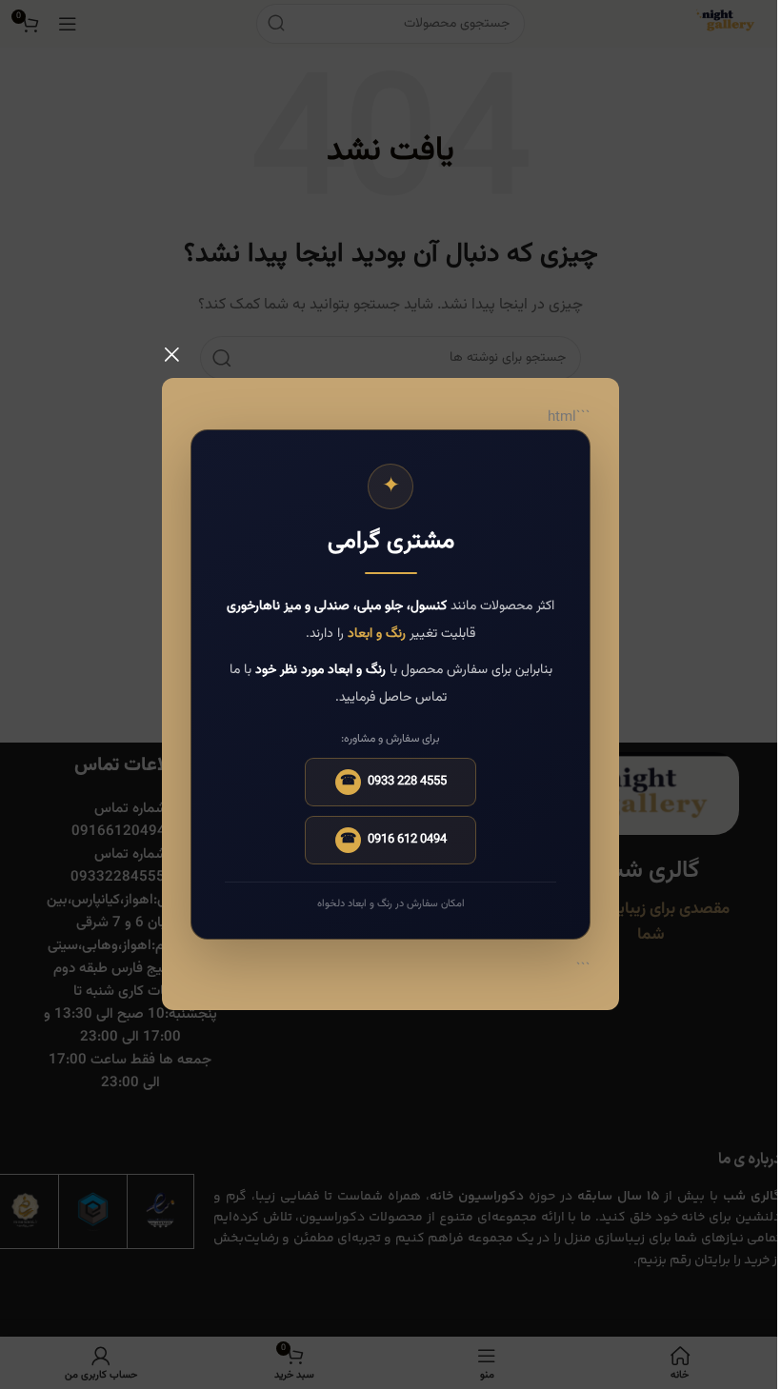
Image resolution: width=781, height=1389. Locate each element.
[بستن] (171, 354)
